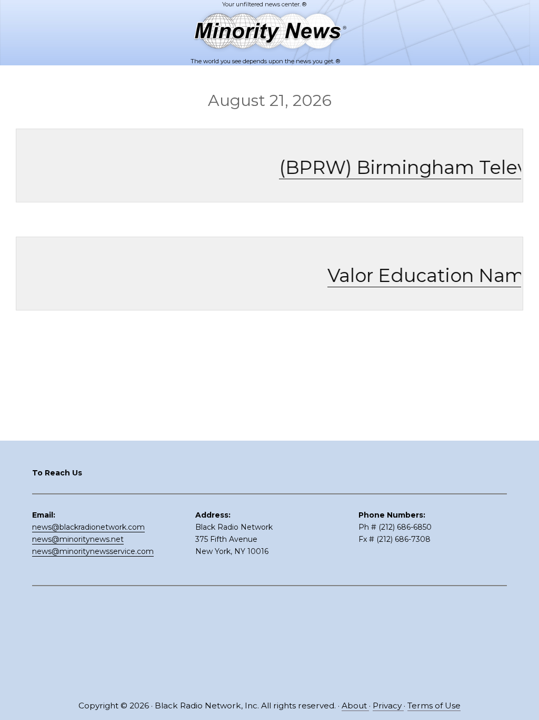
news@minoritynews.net (78, 539)
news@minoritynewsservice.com (93, 551)
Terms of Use (434, 705)
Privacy (388, 705)
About (355, 705)
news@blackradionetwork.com (88, 527)
